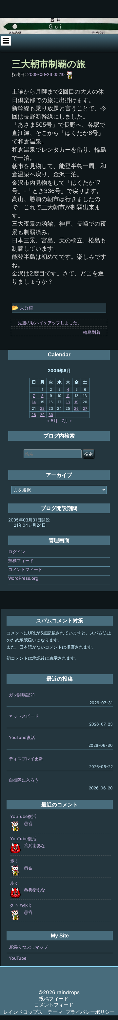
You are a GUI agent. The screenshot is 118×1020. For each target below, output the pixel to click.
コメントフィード (25, 569)
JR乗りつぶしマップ (28, 947)
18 (68, 402)
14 (34, 402)
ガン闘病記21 (22, 694)
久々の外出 (20, 905)
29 (42, 414)
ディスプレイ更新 (26, 758)
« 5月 (52, 420)
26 (76, 408)
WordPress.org (23, 578)
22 (42, 408)
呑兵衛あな (34, 845)
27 (85, 408)
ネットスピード (24, 716)
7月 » (67, 420)
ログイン (16, 551)
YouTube (18, 958)
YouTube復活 (22, 737)
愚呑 (28, 823)
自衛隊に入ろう (24, 780)
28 (33, 414)
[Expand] (6, 41)
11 (67, 395)
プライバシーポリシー (90, 1012)
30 (51, 414)
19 (76, 402)
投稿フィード (21, 560)
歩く (14, 860)
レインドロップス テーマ (32, 1012)
